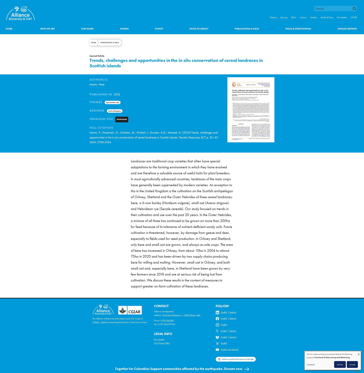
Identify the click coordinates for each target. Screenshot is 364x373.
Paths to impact (199, 28)
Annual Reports (347, 28)
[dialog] (332, 360)
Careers (303, 17)
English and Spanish (230, 349)
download (122, 119)
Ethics (293, 17)
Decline (340, 364)
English (224, 312)
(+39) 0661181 (167, 320)
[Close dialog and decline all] (359, 353)
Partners (273, 17)
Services (284, 17)
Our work (87, 28)
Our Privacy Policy (162, 343)
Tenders (313, 17)
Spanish (232, 312)
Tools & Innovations (298, 28)
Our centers (159, 339)
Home (9, 28)
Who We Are (47, 28)
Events (159, 28)
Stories (124, 28)
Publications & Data (247, 28)
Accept (352, 364)
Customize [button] (311, 364)
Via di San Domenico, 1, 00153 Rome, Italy (181, 315)
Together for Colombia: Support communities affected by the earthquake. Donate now (178, 369)
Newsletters (342, 17)
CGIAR (354, 17)
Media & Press (326, 17)
